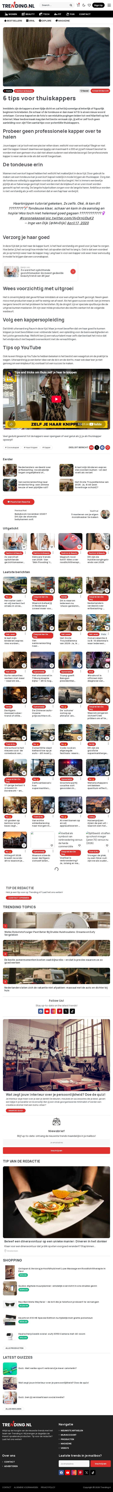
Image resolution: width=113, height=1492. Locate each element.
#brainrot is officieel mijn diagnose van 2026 (95, 678)
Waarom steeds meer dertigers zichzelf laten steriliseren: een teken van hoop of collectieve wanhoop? (42, 858)
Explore (46, 20)
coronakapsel (13, 447)
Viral (32, 20)
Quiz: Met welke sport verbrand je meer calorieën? (47, 1368)
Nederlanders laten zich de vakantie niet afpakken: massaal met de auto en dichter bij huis (56, 989)
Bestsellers (14, 20)
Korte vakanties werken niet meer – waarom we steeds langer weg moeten (14, 678)
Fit (60, 14)
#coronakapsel (32, 218)
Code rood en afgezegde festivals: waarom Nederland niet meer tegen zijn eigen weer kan (70, 751)
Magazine (64, 20)
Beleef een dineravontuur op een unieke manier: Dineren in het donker (55, 1241)
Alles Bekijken (13, 1408)
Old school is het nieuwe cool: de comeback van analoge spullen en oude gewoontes (14, 751)
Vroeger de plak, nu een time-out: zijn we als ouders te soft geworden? (98, 858)
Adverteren (11, 1466)
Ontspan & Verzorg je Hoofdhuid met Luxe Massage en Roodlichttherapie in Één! (61, 1270)
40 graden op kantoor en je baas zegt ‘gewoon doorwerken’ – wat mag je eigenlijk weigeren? (14, 823)
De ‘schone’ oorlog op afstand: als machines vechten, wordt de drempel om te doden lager (70, 713)
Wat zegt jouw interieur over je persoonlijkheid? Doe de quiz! (53, 1382)
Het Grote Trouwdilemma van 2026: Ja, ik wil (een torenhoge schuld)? (92, 485)
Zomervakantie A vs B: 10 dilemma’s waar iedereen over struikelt (98, 641)
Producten (67, 1439)
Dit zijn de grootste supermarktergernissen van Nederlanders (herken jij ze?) (98, 751)
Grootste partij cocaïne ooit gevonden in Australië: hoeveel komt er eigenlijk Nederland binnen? (69, 786)
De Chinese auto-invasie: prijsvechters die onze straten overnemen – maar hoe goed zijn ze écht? (42, 713)
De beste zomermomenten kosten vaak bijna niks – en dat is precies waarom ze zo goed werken (53, 961)
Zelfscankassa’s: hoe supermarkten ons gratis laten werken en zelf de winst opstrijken (42, 786)
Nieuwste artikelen (72, 1430)
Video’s (65, 1448)
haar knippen (32, 447)
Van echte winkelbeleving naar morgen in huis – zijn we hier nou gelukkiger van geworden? (42, 823)
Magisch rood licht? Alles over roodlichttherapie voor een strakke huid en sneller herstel (70, 560)
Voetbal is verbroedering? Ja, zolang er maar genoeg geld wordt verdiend (70, 861)
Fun (72, 14)
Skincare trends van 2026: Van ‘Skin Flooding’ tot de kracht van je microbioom (42, 560)
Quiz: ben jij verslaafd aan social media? (41, 1397)
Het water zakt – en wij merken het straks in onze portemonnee (14, 603)
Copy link (91, 447)
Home (9, 90)
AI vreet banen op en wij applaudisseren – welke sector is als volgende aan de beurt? (70, 823)
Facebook (102, 447)
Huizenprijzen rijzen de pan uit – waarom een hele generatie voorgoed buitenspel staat (98, 823)
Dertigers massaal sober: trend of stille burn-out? (13, 713)
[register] (98, 5)
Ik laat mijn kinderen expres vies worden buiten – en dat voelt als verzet (91, 470)
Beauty (30, 14)
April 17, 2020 (78, 223)
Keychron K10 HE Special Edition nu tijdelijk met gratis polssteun (55, 1318)
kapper (47, 447)
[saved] (89, 5)
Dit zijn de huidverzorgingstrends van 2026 (98, 560)
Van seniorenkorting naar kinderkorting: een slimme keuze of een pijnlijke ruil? (33, 485)
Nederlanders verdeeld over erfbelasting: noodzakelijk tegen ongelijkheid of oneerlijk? (34, 470)
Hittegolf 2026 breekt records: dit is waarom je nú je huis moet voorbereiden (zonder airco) (13, 858)
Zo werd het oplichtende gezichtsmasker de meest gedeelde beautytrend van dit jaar (14, 560)
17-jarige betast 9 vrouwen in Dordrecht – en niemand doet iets (14, 788)
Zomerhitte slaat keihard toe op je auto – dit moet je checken (42, 751)
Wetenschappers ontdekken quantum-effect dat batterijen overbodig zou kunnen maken (98, 786)
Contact (85, 14)
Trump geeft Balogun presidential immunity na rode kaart (70, 678)
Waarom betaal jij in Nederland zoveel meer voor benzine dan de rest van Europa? (42, 606)
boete (47, 149)
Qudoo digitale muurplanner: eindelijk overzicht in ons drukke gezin (57, 1286)
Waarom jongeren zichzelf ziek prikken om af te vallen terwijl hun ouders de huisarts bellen (98, 716)
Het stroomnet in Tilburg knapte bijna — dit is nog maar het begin (42, 678)
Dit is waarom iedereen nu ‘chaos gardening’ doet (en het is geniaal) (70, 603)
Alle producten (14, 1348)
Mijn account (69, 1434)
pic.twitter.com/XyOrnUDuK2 (69, 218)
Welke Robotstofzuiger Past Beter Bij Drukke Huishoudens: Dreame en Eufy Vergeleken (49, 933)
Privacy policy (48, 1487)
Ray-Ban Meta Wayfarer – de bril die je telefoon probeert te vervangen (58, 1302)
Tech (46, 14)
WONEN (13, 14)
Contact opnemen (19, 897)
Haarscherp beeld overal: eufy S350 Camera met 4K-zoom (51, 1334)
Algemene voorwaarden (26, 1487)
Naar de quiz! (16, 1110)
